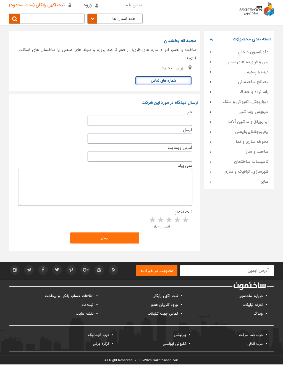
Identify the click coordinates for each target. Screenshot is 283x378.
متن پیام (185, 166)
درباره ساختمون (251, 296)
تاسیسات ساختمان (251, 161)
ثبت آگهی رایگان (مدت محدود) (37, 5)
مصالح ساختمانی (253, 82)
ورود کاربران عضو (164, 304)
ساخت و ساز (257, 151)
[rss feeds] (113, 270)
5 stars (152, 220)
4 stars (160, 220)
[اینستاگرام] (15, 270)
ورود (88, 5)
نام (189, 112)
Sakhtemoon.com (166, 360)
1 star (185, 220)
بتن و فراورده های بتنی (248, 62)
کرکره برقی (101, 343)
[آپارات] (99, 270)
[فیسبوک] (43, 270)
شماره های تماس (163, 80)
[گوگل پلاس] (85, 270)
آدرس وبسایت (180, 148)
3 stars (168, 220)
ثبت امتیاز (183, 212)
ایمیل (187, 130)
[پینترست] (71, 270)
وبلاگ (258, 313)
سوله (87, 50)
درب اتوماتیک (98, 335)
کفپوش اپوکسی (174, 343)
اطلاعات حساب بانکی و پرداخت (69, 296)
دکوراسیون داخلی (253, 52)
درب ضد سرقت (251, 335)
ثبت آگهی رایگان (165, 296)
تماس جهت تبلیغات (163, 313)
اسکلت (24, 50)
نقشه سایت (84, 313)
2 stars (177, 220)
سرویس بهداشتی (254, 111)
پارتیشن (180, 335)
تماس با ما (133, 5)
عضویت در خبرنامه (156, 271)
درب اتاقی (255, 343)
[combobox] (115, 19)
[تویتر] (57, 270)
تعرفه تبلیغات (252, 304)
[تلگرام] (29, 270)
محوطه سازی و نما (252, 141)
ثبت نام (87, 304)
